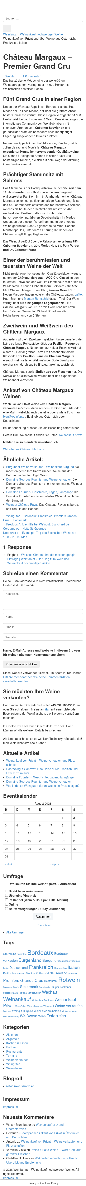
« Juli (8, 864)
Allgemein (12, 1039)
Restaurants (14, 1051)
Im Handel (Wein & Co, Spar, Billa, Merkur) (38, 900)
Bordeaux (30, 516)
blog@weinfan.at (14, 416)
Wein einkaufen (35, 1006)
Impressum (10, 1107)
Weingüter (13, 516)
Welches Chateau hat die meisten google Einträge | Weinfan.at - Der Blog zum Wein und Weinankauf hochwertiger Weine (41, 559)
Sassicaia (7, 987)
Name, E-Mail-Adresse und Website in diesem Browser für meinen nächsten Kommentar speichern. (41, 652)
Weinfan (10, 76)
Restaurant (50, 981)
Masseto (21, 973)
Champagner (64, 960)
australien (22, 953)
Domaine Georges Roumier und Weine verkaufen (39, 781)
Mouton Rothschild (36, 298)
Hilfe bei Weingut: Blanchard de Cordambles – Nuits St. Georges (36, 526)
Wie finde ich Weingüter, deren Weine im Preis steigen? (43, 785)
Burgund (49, 960)
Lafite (78, 294)
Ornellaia (72, 973)
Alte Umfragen (15, 932)
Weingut (7, 1011)
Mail (47, 709)
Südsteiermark (10, 992)
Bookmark (20, 520)
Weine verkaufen (69, 1005)
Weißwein (28, 1015)
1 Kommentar (31, 76)
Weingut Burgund (22, 1011)
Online (13, 904)
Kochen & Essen (17, 1043)
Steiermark (29, 986)
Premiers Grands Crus (23, 980)
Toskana (22, 992)
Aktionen (12, 1034)
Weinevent (48, 1006)
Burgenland (30, 960)
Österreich (56, 1016)
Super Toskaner (61, 987)
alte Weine (9, 954)
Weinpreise (54, 1011)
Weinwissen (14, 1068)
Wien (42, 1016)
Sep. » (55, 864)
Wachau (49, 992)
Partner (11, 1047)
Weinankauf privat (70, 435)
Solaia (16, 987)
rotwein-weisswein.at (20, 1086)
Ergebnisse (43, 925)
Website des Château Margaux (23, 449)
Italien (74, 967)
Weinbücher (21, 1006)
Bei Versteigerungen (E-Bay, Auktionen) (37, 909)
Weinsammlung (69, 1011)
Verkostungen (34, 992)
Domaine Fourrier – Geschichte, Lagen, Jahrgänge (40, 777)
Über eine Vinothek (22, 895)
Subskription (45, 987)
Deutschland (18, 967)
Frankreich (45, 516)
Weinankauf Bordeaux (43, 1000)
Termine (11, 1055)
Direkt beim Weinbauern (26, 891)
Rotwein (69, 979)
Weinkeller (40, 1011)
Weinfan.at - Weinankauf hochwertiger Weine (33, 34)
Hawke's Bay (60, 968)
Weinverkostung (11, 1016)
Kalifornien (9, 973)
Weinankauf (17, 998)
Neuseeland (58, 973)
